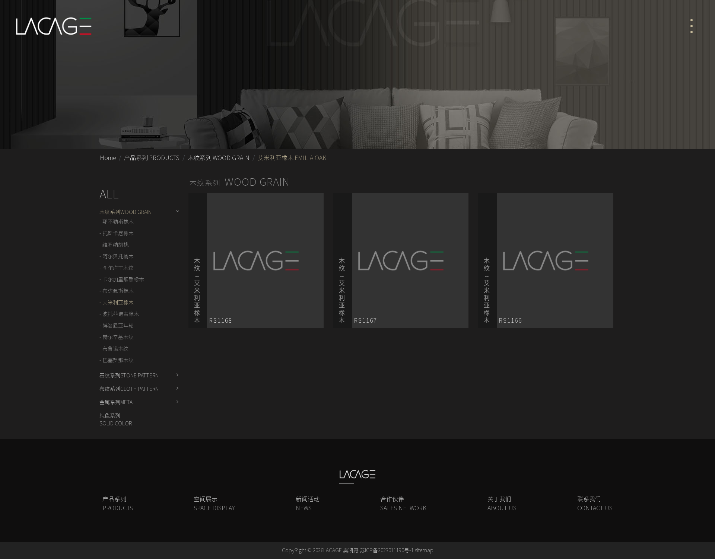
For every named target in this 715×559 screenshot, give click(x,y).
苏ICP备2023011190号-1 (387, 550)
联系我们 (595, 503)
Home (108, 158)
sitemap (424, 550)
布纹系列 (129, 389)
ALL (109, 194)
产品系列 (151, 158)
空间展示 (214, 503)
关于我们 (502, 503)
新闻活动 (308, 503)
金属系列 (117, 402)
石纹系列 (129, 375)
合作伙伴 (403, 503)
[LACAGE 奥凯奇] (53, 26)
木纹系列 (219, 158)
